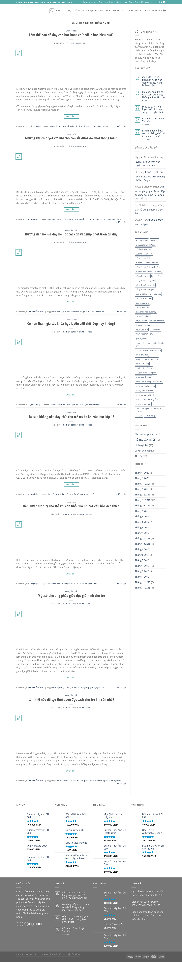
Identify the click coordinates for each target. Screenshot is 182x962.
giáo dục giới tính (70, 687)
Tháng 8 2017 (142, 516)
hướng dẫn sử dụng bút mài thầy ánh (150, 344)
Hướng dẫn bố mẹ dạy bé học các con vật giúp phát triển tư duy (71, 234)
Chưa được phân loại (146, 434)
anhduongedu (142, 240)
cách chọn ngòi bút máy (146, 312)
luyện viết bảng (142, 363)
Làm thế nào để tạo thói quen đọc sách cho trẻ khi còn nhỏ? (71, 699)
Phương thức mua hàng (92, 2)
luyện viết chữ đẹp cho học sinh (149, 381)
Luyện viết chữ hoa (144, 368)
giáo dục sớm (141, 338)
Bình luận (121, 126)
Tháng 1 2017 (142, 532)
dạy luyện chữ (142, 329)
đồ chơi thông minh (55, 219)
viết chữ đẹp (150, 415)
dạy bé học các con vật (72, 311)
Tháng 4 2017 (142, 527)
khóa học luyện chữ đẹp (59, 404)
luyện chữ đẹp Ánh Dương (147, 359)
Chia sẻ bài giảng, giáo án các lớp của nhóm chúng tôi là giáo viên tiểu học (150, 192)
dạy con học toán (157, 320)
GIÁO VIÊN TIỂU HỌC (144, 334)
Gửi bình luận (120, 222)
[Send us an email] (164, 2)
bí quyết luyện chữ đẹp (145, 245)
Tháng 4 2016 (142, 565)
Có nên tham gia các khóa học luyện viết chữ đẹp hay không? (71, 323)
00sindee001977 (85, 332)
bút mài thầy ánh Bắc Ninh (147, 262)
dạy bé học (57, 311)
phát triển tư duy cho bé (93, 311)
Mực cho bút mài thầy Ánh (147, 399)
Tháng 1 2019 (142, 489)
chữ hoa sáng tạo (143, 303)
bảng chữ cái (156, 276)
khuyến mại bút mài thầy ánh (148, 350)
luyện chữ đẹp (77, 404)
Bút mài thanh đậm (144, 253)
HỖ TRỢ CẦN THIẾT (71, 230)
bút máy (158, 271)
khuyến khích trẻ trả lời (74, 583)
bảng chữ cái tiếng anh (145, 280)
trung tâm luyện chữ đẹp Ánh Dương (148, 409)
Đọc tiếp (71, 116)
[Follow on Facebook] (156, 2)
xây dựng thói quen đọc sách (109, 780)
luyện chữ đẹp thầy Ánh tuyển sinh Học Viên (147, 163)
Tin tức (117, 10)
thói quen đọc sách (88, 780)
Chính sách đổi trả (113, 2)
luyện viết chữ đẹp (91, 404)
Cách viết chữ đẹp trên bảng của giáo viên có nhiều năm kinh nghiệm (152, 81)
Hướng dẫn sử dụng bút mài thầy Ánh (149, 209)
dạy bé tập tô (141, 320)
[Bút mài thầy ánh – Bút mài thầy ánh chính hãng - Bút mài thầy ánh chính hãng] (30, 10)
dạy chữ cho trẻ (54, 494)
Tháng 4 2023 (142, 472)
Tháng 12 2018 (142, 494)
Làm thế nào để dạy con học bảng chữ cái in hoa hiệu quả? (71, 34)
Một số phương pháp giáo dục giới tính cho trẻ (71, 595)
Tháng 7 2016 (142, 560)
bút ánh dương (142, 276)
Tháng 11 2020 (142, 483)
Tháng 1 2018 (142, 511)
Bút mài (60, 10)
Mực (70, 10)
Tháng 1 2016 (142, 576)
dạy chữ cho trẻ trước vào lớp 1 (75, 494)
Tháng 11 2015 (142, 587)
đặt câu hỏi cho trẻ (55, 583)
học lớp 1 (93, 494)
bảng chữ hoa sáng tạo (145, 289)
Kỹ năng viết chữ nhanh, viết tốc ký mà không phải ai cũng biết (150, 176)
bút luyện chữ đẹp (143, 249)
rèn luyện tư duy (91, 583)
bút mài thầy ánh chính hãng (148, 267)
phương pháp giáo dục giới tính (91, 687)
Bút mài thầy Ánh (37, 902)
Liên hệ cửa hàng (131, 2)
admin (85, 43)
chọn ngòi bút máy (144, 298)
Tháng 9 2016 (142, 549)
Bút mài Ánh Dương (36, 898)
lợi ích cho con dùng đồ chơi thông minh (82, 219)
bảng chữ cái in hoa (57, 126)
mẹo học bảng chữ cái (145, 395)
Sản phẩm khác (103, 10)
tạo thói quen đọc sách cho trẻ (66, 780)
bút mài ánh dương (144, 271)
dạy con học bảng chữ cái (97, 126)
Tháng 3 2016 (142, 571)
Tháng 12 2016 (142, 538)
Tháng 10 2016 (142, 543)
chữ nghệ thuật (142, 307)
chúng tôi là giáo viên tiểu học (148, 294)
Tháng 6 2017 (142, 522)
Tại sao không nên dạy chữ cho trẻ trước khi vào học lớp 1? (71, 416)
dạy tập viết (155, 329)
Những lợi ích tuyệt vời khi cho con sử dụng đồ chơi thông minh (71, 138)
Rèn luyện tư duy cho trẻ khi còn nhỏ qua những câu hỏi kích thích (71, 506)
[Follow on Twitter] (161, 2)
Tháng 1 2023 (142, 478)
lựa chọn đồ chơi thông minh (112, 219)
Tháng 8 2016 (142, 554)
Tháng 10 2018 (142, 505)
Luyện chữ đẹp (71, 31)
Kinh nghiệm (71, 134)
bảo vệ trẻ (57, 687)
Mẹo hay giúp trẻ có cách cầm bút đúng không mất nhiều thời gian (153, 96)
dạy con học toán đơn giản (147, 325)
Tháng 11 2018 (142, 500)
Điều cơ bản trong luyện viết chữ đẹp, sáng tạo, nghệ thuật (153, 109)
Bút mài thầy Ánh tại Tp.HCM (153, 120)
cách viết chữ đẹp (143, 316)
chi (136, 172)
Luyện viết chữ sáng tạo (146, 372)
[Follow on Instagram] (159, 2)
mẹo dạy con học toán (145, 386)
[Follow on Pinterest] (39, 924)
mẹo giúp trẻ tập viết (144, 390)
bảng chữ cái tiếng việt (76, 126)
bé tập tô (154, 240)
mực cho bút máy (143, 404)
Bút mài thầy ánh (143, 258)
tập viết (139, 415)
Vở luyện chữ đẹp (84, 10)
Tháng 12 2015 (142, 582)
